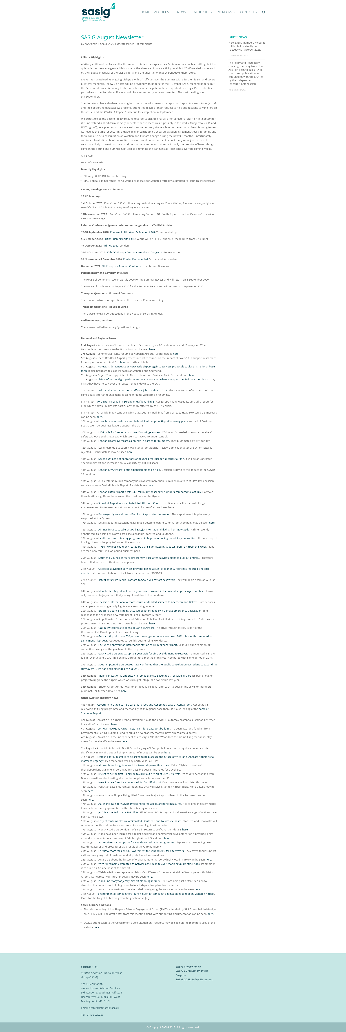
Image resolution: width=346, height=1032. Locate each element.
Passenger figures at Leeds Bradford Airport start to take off (134, 514)
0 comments (144, 44)
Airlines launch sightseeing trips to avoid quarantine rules (133, 765)
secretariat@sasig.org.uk (104, 1008)
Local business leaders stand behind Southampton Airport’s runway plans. (143, 421)
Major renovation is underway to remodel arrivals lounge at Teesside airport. (145, 675)
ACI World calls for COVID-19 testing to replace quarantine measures (139, 803)
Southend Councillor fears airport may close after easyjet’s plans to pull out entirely (148, 557)
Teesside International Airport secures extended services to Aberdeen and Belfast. (148, 602)
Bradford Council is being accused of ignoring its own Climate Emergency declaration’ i (150, 610)
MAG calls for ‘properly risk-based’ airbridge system (129, 432)
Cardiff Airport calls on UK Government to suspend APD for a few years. (141, 851)
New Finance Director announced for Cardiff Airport (129, 782)
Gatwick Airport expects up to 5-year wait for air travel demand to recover (142, 653)
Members (225, 12)
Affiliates (201, 12)
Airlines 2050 (110, 245)
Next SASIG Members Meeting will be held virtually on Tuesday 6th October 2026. (247, 46)
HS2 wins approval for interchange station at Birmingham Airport (137, 645)
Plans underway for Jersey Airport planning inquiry (129, 881)
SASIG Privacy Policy (189, 966)
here (152, 349)
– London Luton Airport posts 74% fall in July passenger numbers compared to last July (148, 492)
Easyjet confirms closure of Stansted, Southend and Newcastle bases (139, 821)
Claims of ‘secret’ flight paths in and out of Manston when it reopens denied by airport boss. (153, 379)
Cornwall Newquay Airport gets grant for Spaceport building (133, 728)
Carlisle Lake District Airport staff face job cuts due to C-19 (132, 390)
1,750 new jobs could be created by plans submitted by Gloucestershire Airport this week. (152, 546)
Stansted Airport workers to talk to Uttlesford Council (130, 503)
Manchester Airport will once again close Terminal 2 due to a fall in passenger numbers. (151, 591)
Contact (247, 12)
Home (145, 12)
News (181, 12)
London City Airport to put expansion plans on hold (129, 469)
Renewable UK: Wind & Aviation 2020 (132, 232)
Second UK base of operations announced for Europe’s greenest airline (141, 458)
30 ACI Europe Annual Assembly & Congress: (135, 252)
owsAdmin (91, 44)
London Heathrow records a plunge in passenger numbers (133, 440)
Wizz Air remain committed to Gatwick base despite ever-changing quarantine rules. (149, 864)
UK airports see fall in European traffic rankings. (126, 401)
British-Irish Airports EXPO (119, 239)
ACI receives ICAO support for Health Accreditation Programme (136, 842)
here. (176, 353)
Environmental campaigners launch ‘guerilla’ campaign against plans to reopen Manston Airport (156, 893)
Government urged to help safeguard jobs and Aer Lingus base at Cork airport (144, 704)
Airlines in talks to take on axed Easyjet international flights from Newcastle (143, 529)
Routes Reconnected (135, 259)
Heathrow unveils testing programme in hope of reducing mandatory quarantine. (147, 538)
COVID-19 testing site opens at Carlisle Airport (126, 627)
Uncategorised (125, 44)
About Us (161, 12)
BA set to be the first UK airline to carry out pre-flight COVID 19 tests (139, 774)
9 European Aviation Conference (122, 266)
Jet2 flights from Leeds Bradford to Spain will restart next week (137, 580)
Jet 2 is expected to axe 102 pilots (118, 812)
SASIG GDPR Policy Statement (194, 979)
